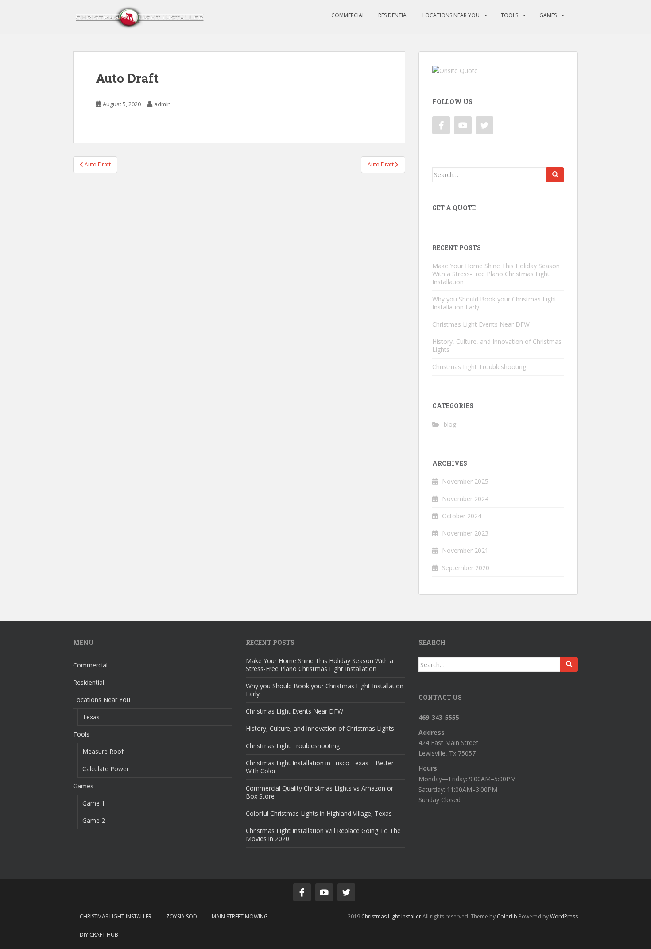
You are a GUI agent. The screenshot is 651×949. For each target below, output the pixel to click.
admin (162, 104)
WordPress (564, 916)
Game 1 (93, 803)
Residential (393, 15)
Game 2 (93, 820)
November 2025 (465, 481)
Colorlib (507, 916)
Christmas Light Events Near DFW (481, 324)
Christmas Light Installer (115, 916)
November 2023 (465, 533)
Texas (91, 717)
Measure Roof (103, 751)
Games (548, 15)
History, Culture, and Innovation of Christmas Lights (497, 345)
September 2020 (465, 567)
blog (450, 424)
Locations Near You (451, 15)
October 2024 (461, 516)
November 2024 (465, 498)
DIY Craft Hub (99, 934)
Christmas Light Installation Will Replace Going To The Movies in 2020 (323, 834)
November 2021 (465, 550)
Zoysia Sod (181, 916)
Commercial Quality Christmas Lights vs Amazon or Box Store (319, 792)
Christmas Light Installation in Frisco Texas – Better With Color (320, 767)
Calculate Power (105, 768)
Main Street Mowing (240, 916)
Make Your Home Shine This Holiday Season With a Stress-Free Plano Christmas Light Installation (496, 274)
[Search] (555, 174)
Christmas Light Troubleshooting (479, 367)
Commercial (348, 15)
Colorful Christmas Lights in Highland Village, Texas (319, 813)
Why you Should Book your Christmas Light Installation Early (494, 303)
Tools (509, 15)
